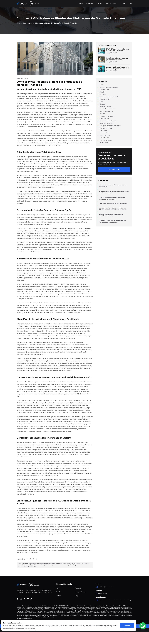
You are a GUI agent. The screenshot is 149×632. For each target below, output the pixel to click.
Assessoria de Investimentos (109, 87)
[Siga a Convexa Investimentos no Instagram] (21, 599)
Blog (24, 23)
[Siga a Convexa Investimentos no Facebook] (18, 599)
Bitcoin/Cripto (104, 90)
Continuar (127, 625)
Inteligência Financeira (107, 116)
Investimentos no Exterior (108, 121)
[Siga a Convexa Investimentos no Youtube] (28, 599)
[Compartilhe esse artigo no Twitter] (30, 559)
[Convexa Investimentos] (28, 3)
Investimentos (104, 118)
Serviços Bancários (106, 140)
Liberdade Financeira (106, 123)
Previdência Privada (106, 128)
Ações (102, 85)
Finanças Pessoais (105, 106)
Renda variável (104, 133)
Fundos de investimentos (108, 109)
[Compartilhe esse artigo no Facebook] (27, 559)
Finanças (102, 104)
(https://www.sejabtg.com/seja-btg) (36, 608)
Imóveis (102, 114)
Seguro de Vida (105, 135)
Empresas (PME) (105, 99)
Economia (103, 94)
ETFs (101, 102)
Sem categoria (104, 138)
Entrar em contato (114, 169)
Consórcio (103, 92)
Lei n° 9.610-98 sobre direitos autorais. (27, 566)
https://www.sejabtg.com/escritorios (45, 617)
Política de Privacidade (29, 628)
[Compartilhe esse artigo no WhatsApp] (36, 559)
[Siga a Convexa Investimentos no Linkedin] (24, 599)
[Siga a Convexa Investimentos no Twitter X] (31, 599)
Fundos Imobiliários (106, 111)
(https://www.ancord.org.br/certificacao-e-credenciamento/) (104, 607)
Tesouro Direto (105, 142)
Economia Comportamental (109, 97)
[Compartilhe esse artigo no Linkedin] (33, 559)
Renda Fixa (103, 130)
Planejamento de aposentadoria (110, 126)
